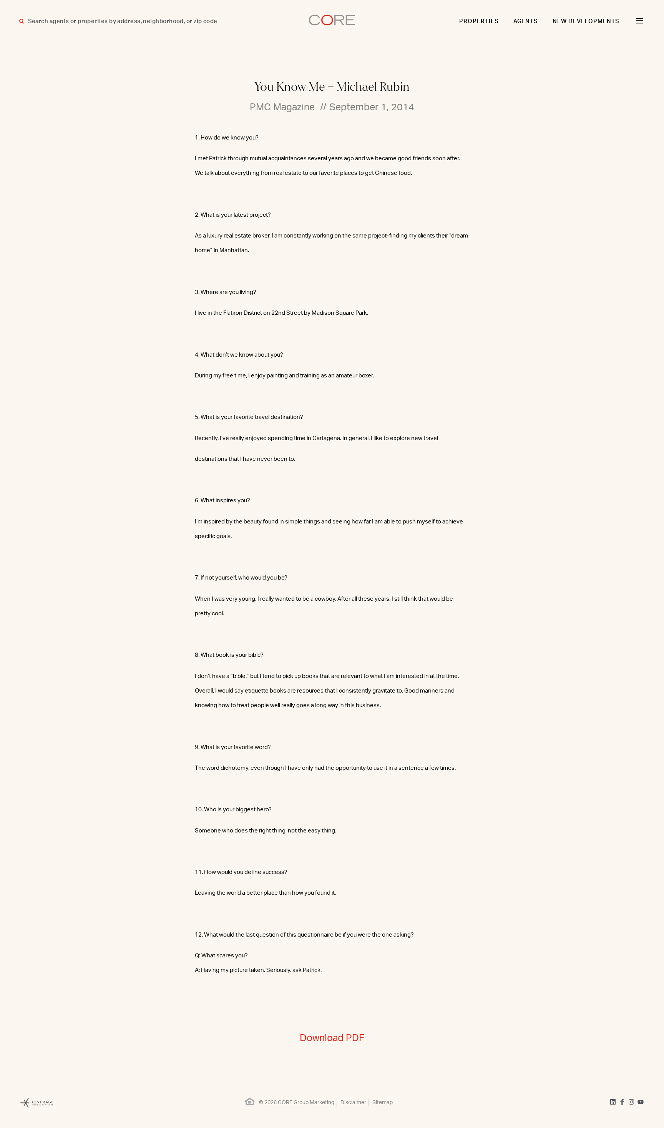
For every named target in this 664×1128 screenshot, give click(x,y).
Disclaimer (353, 1102)
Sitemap (382, 1102)
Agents (525, 21)
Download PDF (332, 1038)
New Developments (586, 21)
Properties (479, 21)
